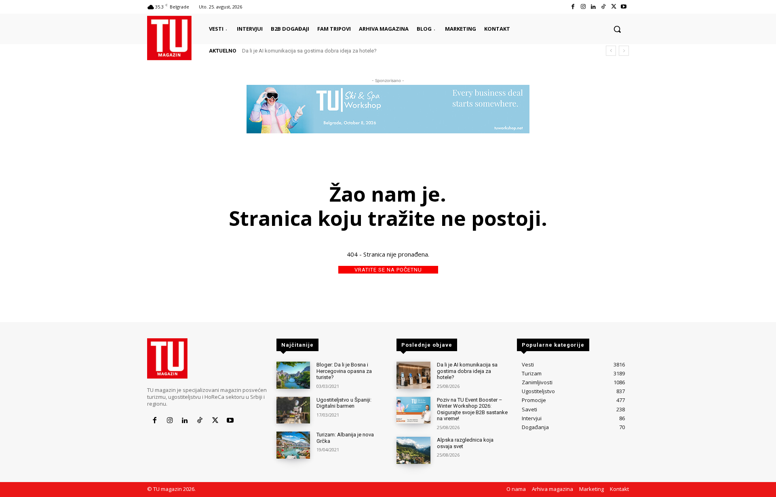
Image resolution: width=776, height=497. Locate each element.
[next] (624, 51)
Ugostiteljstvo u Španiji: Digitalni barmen (343, 403)
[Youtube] (624, 7)
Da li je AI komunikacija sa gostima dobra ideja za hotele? (309, 51)
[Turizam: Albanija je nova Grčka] (293, 445)
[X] (614, 7)
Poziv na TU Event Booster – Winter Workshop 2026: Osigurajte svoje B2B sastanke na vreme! (472, 409)
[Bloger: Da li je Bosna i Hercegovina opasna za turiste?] (293, 375)
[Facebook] (573, 7)
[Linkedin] (593, 7)
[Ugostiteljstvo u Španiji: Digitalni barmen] (293, 410)
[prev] (611, 51)
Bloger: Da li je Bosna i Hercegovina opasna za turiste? (344, 371)
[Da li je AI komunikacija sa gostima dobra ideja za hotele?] (413, 375)
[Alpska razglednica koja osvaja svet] (413, 450)
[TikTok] (603, 7)
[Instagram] (583, 7)
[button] (617, 29)
